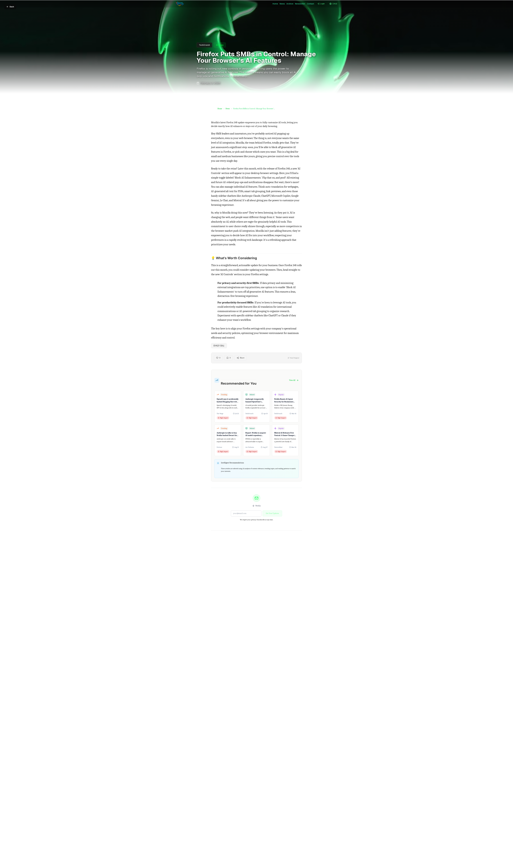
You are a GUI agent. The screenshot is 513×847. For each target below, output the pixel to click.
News (282, 4)
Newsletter (300, 4)
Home (275, 4)
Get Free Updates (272, 513)
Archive (289, 4)
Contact (310, 4)
